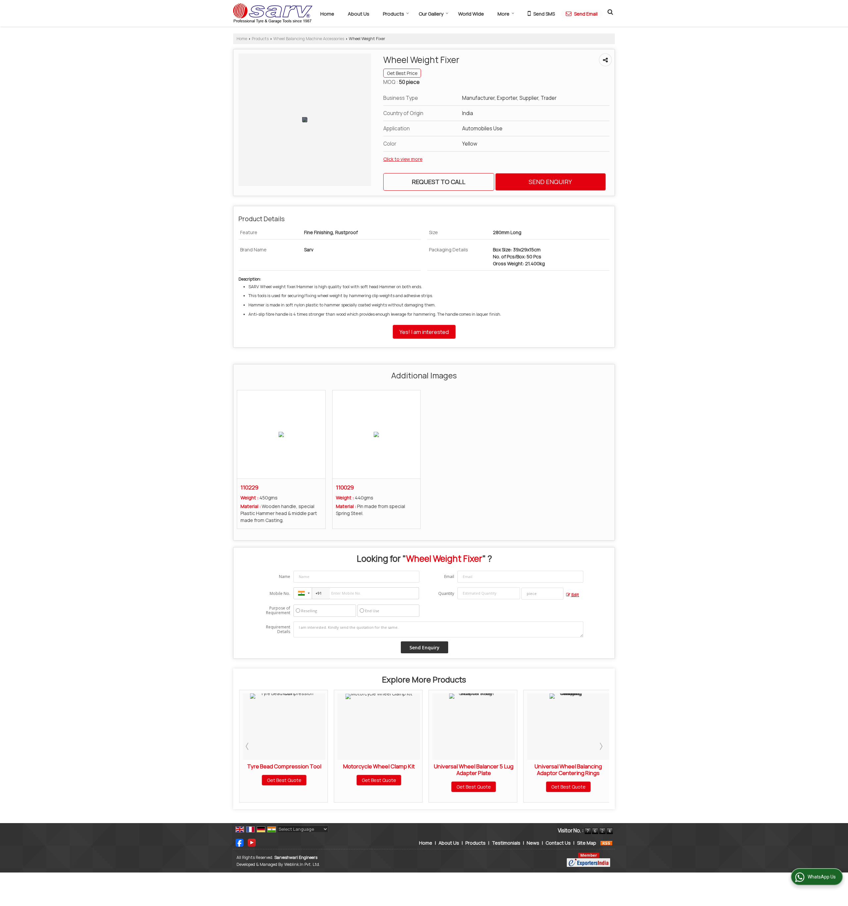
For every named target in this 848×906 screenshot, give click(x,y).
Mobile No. (280, 593)
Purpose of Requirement (278, 610)
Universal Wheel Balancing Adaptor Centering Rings (495, 769)
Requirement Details (278, 629)
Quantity (446, 593)
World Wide (471, 13)
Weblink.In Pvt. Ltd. (302, 864)
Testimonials (506, 843)
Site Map (586, 843)
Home (327, 13)
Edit (574, 595)
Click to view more (402, 159)
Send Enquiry (550, 181)
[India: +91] (302, 593)
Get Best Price (402, 73)
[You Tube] (252, 842)
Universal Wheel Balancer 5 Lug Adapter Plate (401, 769)
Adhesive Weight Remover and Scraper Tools (590, 769)
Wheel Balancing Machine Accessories (308, 38)
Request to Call (438, 181)
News (533, 843)
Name (284, 576)
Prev (247, 746)
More (503, 13)
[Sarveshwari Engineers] (272, 13)
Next (600, 746)
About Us (358, 13)
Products (393, 13)
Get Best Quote (306, 780)
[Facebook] (239, 842)
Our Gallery (431, 13)
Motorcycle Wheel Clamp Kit (306, 766)
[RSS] (606, 843)
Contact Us (558, 843)
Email (449, 576)
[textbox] (542, 594)
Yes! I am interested (424, 332)
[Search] (609, 11)
